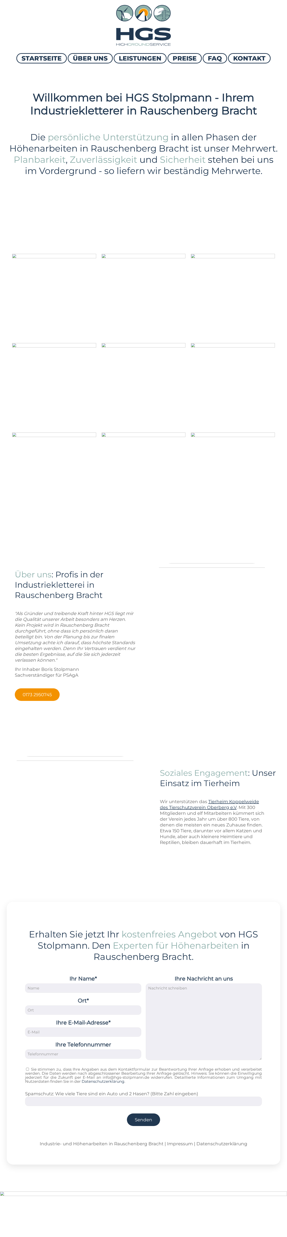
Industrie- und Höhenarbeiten (74, 1143)
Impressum (180, 1143)
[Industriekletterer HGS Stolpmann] (143, 25)
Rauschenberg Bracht (138, 1143)
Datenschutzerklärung (103, 1081)
